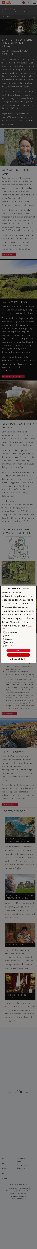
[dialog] (18, 624)
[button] (18, 659)
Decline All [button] (18, 655)
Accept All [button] (18, 650)
